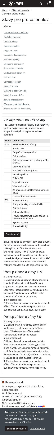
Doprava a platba (11, 46)
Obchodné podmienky (14, 64)
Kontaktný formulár (11, 400)
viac (15, 192)
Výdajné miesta (11, 86)
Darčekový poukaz (12, 37)
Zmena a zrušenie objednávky (17, 109)
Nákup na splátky (12, 59)
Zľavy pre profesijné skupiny (16, 104)
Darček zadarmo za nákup (16, 32)
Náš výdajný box (26, 403)
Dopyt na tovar (10, 50)
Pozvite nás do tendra (13, 68)
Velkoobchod (9, 77)
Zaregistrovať (12, 234)
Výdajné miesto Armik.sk (15, 91)
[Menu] (4, 3)
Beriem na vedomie (16, 429)
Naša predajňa (9, 403)
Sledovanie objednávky (14, 73)
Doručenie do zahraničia (15, 55)
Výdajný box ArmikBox (14, 95)
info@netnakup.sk (13, 393)
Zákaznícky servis (20, 10)
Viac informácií (37, 428)
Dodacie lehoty (10, 41)
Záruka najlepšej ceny (14, 100)
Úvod (4, 10)
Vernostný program (12, 82)
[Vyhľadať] (40, 4)
